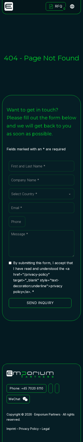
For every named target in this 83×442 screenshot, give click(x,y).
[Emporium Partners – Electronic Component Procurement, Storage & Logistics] (8, 6)
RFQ (60, 7)
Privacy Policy (29, 428)
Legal (46, 428)
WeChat (14, 399)
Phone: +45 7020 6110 (26, 388)
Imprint (11, 428)
